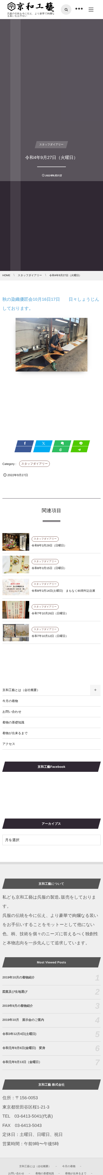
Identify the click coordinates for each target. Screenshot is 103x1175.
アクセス (8, 744)
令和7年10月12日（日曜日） (50, 636)
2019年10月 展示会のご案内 (23, 1020)
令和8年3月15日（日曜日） (49, 568)
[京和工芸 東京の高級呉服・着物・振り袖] (31, 6)
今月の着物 (10, 701)
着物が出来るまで (15, 733)
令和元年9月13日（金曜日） (22, 1062)
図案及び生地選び (15, 991)
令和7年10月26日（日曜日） (50, 613)
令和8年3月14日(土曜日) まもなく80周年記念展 (63, 590)
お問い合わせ (11, 711)
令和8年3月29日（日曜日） (49, 545)
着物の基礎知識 (13, 722)
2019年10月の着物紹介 (18, 977)
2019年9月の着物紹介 (17, 1005)
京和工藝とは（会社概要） (21, 690)
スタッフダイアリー (34, 463)
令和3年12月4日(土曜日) (19, 1034)
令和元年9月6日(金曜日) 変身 (23, 1048)
